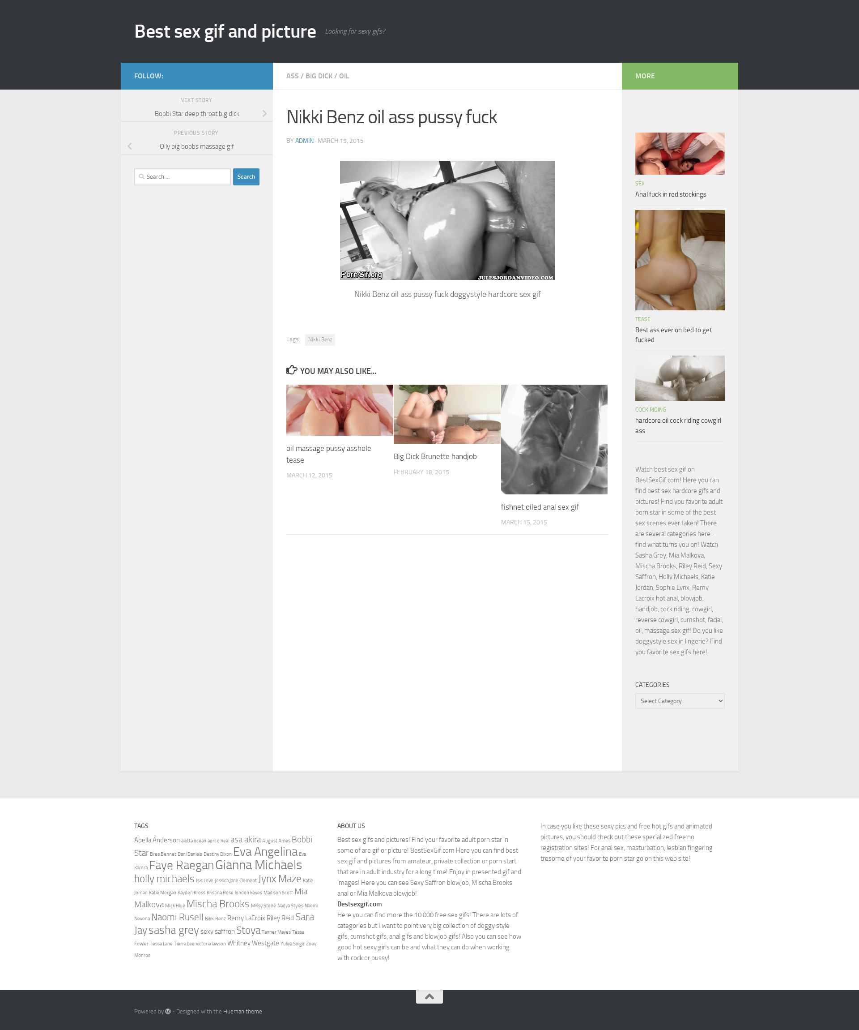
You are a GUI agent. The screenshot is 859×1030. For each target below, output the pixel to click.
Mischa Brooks (218, 903)
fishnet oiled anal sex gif (540, 506)
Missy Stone (263, 906)
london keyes (248, 893)
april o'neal (218, 841)
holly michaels (164, 878)
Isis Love (204, 881)
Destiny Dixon (218, 854)
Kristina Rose (220, 893)
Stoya (248, 930)
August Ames (276, 841)
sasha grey (174, 929)
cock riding (650, 410)
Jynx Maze (280, 878)
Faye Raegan (181, 865)
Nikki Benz (320, 339)
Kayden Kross (191, 893)
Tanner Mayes (276, 932)
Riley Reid (280, 918)
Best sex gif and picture (225, 31)
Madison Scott (278, 893)
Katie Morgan (162, 893)
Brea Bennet (163, 854)
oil (344, 76)
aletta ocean (193, 841)
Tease (643, 319)
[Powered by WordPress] (168, 1011)
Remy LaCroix (246, 918)
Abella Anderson (157, 840)
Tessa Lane (161, 944)
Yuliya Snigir (293, 944)
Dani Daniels (190, 854)
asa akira (245, 840)
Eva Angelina (265, 852)
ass (292, 76)
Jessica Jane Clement (236, 881)
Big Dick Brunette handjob (435, 456)
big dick (319, 76)
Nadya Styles (290, 906)
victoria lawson (211, 944)
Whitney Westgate (253, 943)
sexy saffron (217, 931)
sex (640, 183)
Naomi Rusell (177, 917)
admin (304, 141)
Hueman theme (242, 1011)
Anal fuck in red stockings (670, 194)
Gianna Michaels (258, 865)
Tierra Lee (184, 944)
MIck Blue (175, 906)
